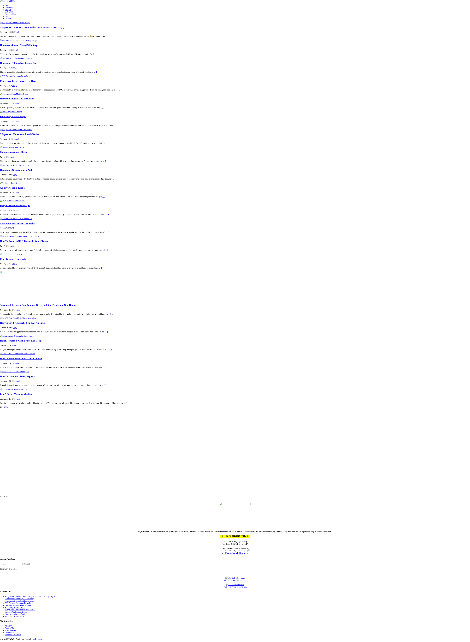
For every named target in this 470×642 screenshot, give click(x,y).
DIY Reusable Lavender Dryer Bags (18, 81)
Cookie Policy (10, 632)
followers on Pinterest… (235, 587)
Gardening (9, 7)
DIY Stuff (9, 12)
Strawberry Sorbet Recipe (13, 116)
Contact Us (9, 628)
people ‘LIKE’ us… (235, 580)
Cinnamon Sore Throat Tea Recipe (17, 223)
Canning (8, 16)
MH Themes (37, 639)
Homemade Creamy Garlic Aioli (16, 170)
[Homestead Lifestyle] (9, 1)
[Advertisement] (235, 453)
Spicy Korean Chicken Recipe (15, 205)
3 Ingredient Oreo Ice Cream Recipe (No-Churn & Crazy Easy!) (32, 27)
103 (5, 407)
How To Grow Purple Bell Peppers (17, 376)
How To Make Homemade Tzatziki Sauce (21, 358)
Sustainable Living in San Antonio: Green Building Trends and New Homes (38, 305)
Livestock (8, 18)
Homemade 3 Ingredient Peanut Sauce (19, 63)
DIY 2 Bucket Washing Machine (16, 394)
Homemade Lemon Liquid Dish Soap (19, 45)
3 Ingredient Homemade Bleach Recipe (19, 134)
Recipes (8, 10)
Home (7, 5)
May (16, 32)
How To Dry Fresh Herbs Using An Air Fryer (22, 323)
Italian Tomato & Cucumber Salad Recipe (21, 340)
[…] (107, 36)
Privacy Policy (10, 630)
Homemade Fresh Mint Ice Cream (17, 98)
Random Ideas (10, 14)
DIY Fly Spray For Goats (13, 259)
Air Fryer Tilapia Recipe (12, 187)
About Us (8, 626)
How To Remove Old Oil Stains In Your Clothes (24, 241)
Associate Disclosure (13, 635)
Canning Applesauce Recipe (14, 152)
